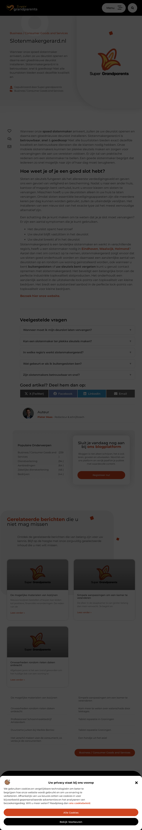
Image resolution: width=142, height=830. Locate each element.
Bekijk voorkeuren (71, 821)
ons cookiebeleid (79, 803)
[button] (136, 783)
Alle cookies (71, 812)
